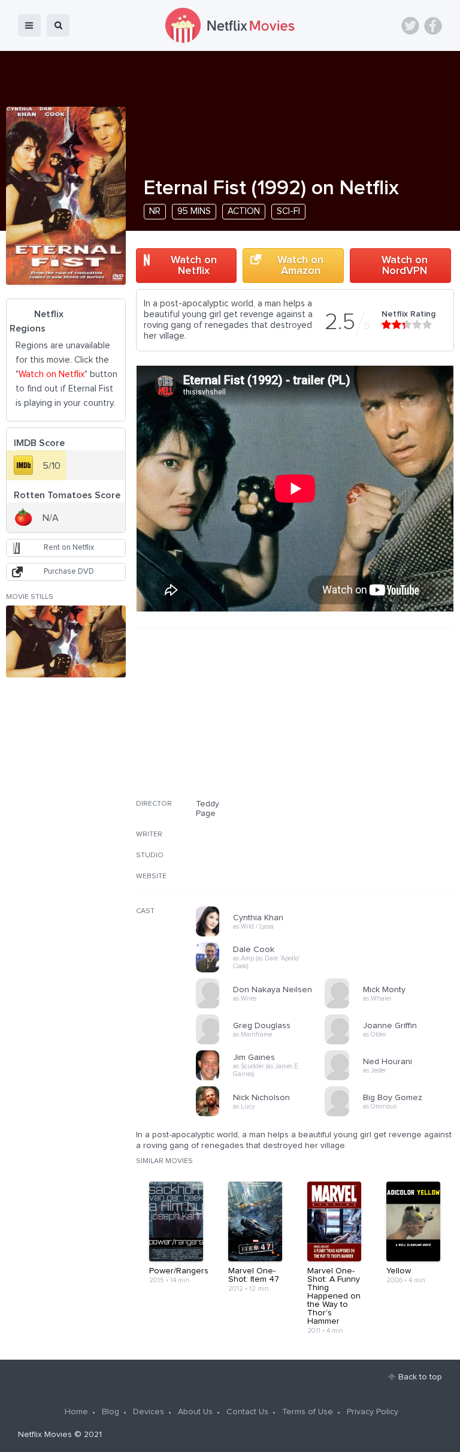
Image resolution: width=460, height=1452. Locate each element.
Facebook (433, 26)
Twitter (410, 26)
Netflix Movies (45, 1434)
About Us (195, 1412)
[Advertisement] (364, 721)
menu (29, 25)
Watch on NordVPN (405, 265)
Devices (148, 1412)
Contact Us (247, 1412)
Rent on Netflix (69, 548)
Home (76, 1412)
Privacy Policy (372, 1412)
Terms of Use (307, 1412)
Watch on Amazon (300, 265)
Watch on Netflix (194, 265)
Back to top (420, 1377)
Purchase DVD (69, 572)
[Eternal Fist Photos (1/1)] (66, 641)
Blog (110, 1412)
